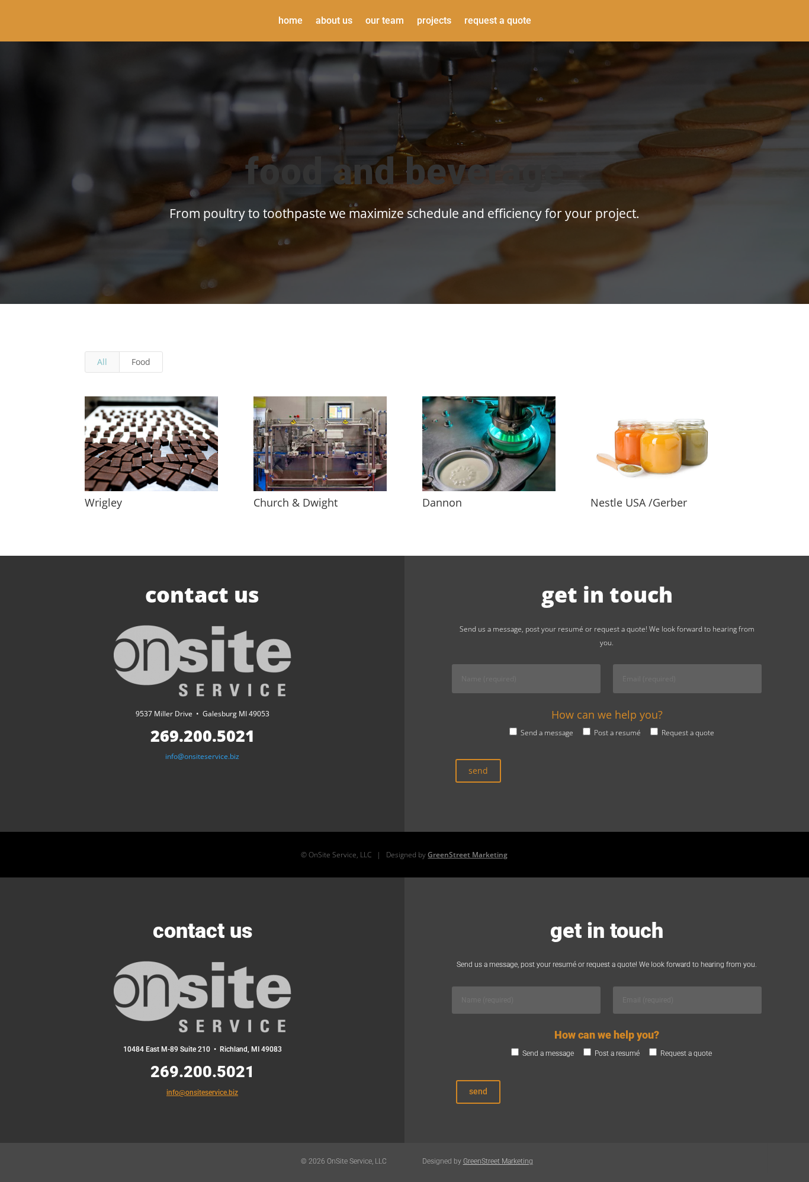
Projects (434, 21)
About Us (334, 21)
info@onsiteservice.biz (202, 756)
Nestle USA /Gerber (638, 502)
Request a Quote (497, 21)
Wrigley (103, 502)
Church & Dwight (295, 502)
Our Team (384, 21)
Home (290, 21)
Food (140, 361)
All (102, 361)
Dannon (442, 502)
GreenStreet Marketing (468, 855)
